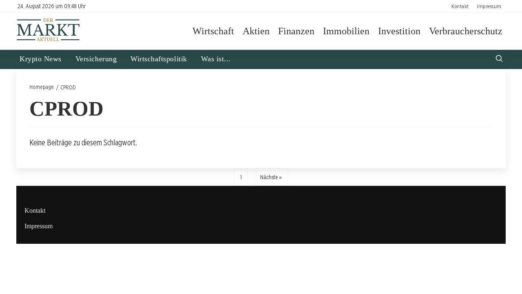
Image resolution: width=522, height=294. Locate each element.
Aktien (256, 31)
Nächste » (271, 177)
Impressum (489, 6)
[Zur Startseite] (48, 40)
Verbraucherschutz (465, 31)
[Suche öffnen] (499, 59)
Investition (399, 31)
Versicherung (96, 59)
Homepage (41, 86)
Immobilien (346, 31)
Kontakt (460, 6)
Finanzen (296, 31)
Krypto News (41, 59)
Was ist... (216, 59)
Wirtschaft (213, 31)
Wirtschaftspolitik (158, 59)
